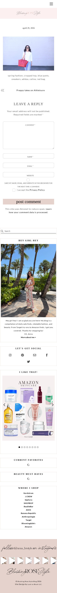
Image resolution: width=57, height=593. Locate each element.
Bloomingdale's (28, 523)
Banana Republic (28, 513)
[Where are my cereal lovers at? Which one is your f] (45, 560)
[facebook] (47, 355)
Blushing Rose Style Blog (27, 581)
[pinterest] (22, 355)
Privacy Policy (37, 190)
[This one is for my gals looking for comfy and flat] (53, 560)
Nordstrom (28, 493)
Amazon (28, 527)
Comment (30, 125)
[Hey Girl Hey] (28, 280)
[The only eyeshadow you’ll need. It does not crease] (11, 560)
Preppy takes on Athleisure (31, 90)
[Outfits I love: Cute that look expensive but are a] (20, 560)
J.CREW (28, 496)
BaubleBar (28, 506)
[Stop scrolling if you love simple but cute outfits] (36, 560)
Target (28, 520)
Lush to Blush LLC (35, 584)
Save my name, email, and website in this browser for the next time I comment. (28, 184)
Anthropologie (28, 517)
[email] (35, 355)
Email (30, 166)
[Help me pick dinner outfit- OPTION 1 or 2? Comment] (28, 560)
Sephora (28, 500)
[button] (4, 405)
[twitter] (28, 361)
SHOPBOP (28, 503)
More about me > (28, 337)
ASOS (28, 510)
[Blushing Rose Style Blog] (28, 576)
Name (30, 157)
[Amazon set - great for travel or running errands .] (3, 560)
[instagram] (10, 355)
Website (30, 175)
